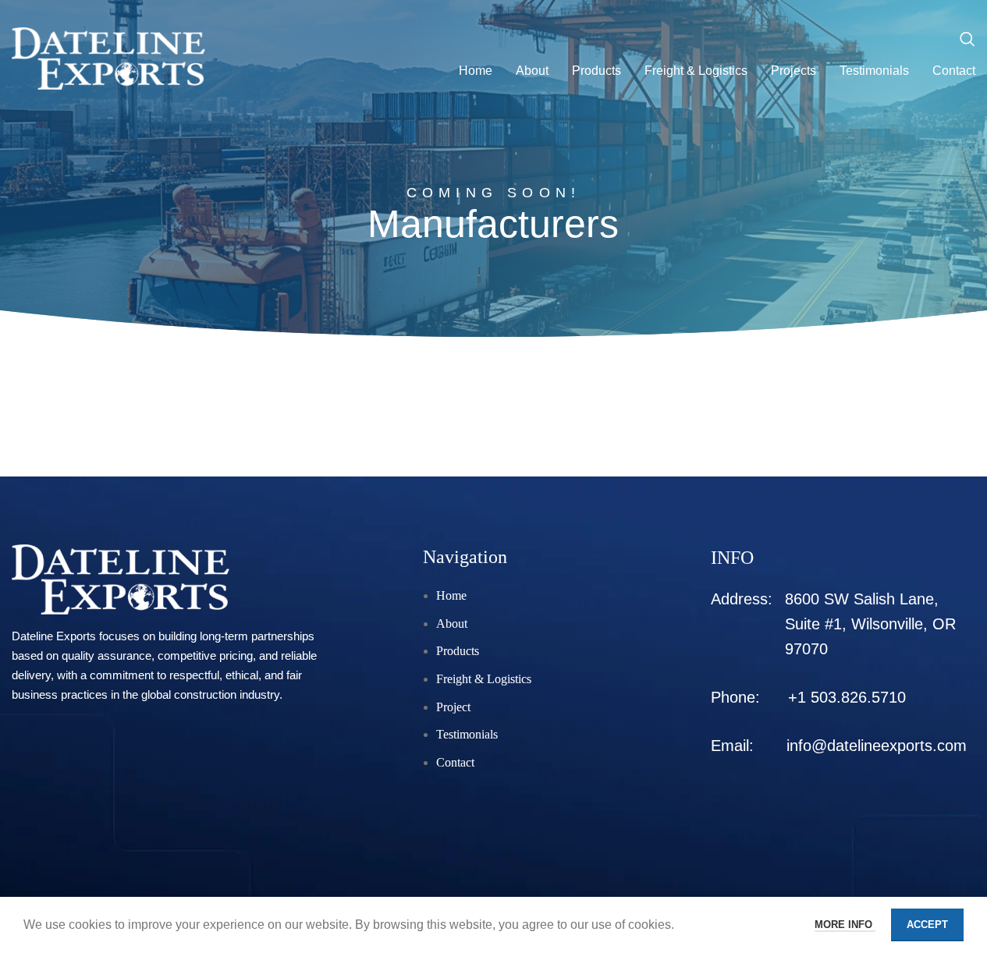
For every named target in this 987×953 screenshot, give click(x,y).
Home (451, 595)
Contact (455, 762)
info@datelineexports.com (876, 745)
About (451, 623)
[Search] (967, 39)
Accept (927, 924)
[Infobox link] (167, 624)
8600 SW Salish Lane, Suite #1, (870, 623)
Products (457, 650)
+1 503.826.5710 (847, 697)
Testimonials (467, 734)
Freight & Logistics (483, 679)
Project (453, 707)
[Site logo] (108, 57)
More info (845, 924)
